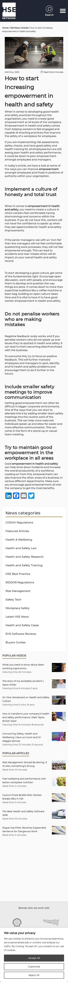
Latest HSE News (17, 616)
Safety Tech (13, 599)
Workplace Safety (18, 608)
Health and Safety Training (24, 565)
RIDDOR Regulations (20, 582)
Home (5, 28)
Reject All (34, 975)
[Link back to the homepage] (9, 11)
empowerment (49, 169)
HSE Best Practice (18, 573)
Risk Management (18, 591)
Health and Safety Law (21, 548)
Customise (34, 966)
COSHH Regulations (19, 522)
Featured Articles (17, 531)
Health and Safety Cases (22, 625)
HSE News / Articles (19, 28)
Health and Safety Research (25, 556)
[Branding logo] (17, 922)
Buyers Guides (16, 642)
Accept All (34, 958)
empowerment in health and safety (35, 463)
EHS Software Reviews (21, 633)
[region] (34, 955)
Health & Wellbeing (19, 539)
